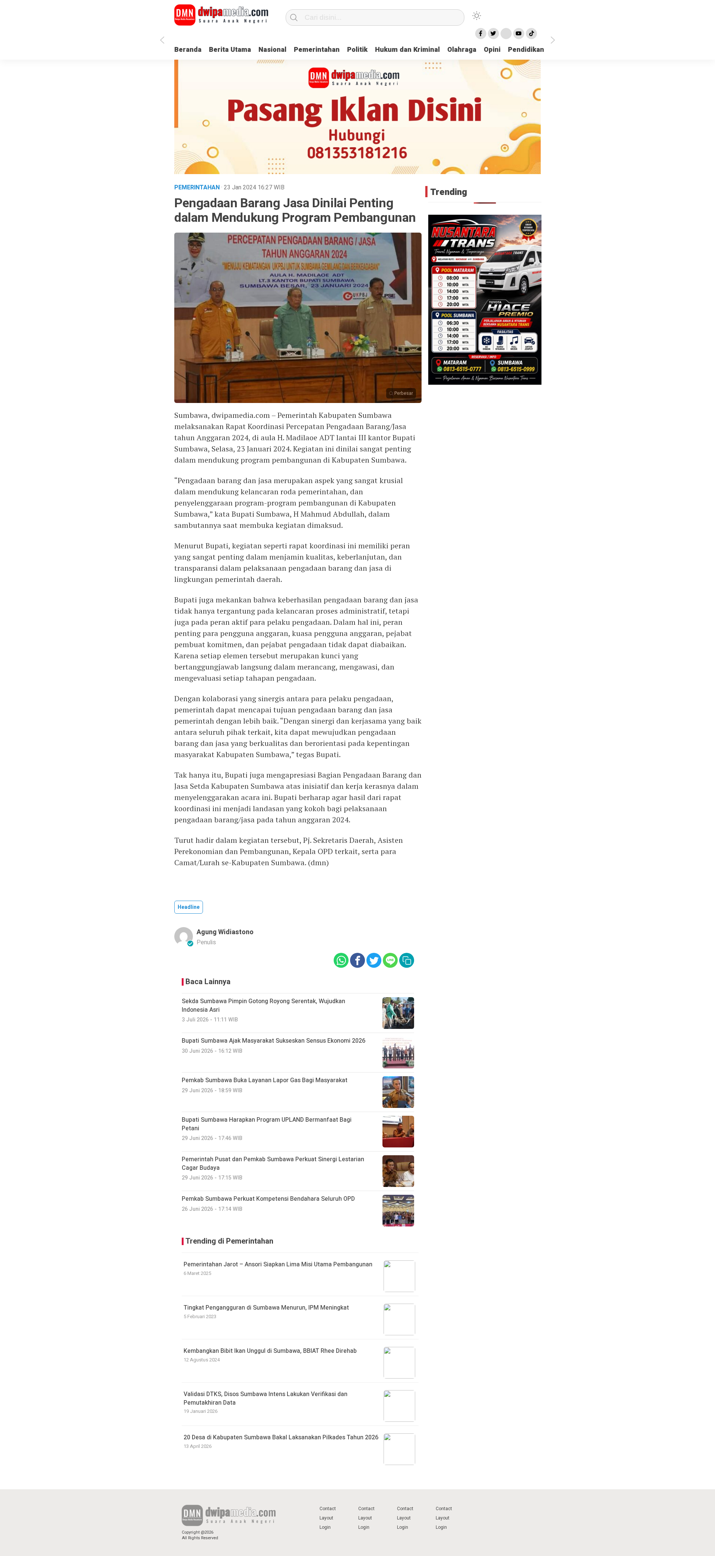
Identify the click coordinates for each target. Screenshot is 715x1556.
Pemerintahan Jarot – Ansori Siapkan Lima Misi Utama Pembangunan (278, 1264)
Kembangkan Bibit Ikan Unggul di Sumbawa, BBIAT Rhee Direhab (270, 1350)
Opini (492, 50)
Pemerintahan (317, 50)
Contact (328, 1508)
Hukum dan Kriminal (407, 50)
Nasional (272, 50)
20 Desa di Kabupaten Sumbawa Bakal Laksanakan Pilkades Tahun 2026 (281, 1437)
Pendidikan (526, 50)
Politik (357, 50)
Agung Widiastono (225, 932)
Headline (189, 907)
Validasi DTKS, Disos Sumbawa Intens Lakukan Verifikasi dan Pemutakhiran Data (265, 1398)
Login (325, 1527)
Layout (326, 1518)
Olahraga (461, 50)
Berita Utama (230, 50)
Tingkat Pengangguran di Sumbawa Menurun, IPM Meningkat (266, 1307)
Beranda (187, 50)
